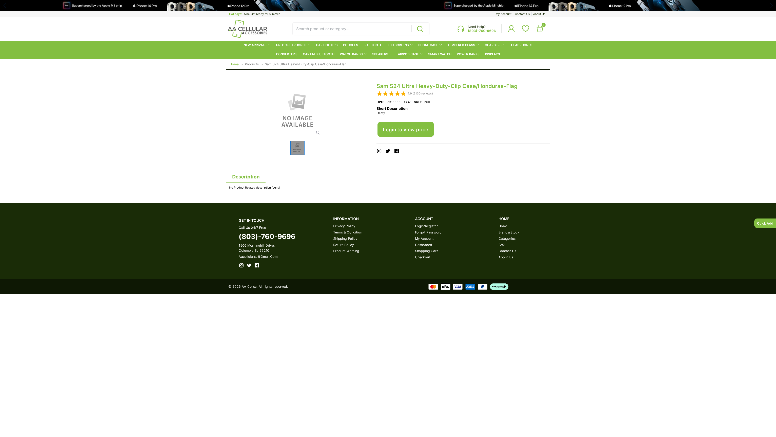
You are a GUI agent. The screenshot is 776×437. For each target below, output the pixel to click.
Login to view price (405, 129)
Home (234, 64)
